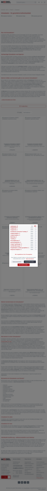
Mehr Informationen (30, 258)
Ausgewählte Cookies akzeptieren (30, 261)
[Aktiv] (35, 226)
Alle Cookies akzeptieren (24, 264)
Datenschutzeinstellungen (18, 261)
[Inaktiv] (35, 227)
